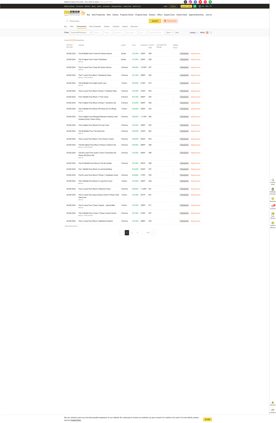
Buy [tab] (65, 26)
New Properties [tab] (95, 26)
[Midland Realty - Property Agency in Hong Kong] (75, 13)
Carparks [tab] (116, 26)
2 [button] (132, 233)
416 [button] (148, 233)
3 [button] (137, 233)
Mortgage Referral (116, 6)
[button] (121, 233)
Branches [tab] (134, 26)
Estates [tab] (107, 26)
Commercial (79, 6)
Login (165, 6)
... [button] (142, 233)
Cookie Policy (76, 420)
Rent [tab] (72, 26)
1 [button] (126, 233)
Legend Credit (127, 6)
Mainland (87, 6)
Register (173, 6)
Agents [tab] (125, 26)
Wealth (99, 6)
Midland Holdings (69, 6)
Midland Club (137, 6)
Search (155, 21)
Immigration (106, 6)
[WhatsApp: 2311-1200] (194, 6)
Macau (94, 6)
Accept (207, 419)
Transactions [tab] (81, 26)
